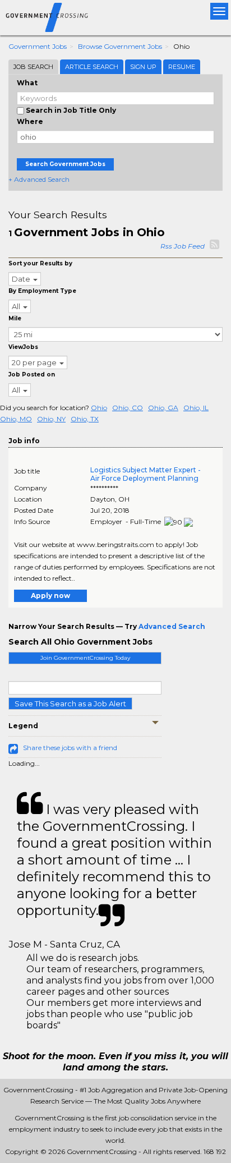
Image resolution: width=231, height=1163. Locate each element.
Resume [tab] (181, 67)
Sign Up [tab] (143, 67)
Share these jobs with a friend (70, 747)
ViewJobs (23, 347)
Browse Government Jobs (120, 46)
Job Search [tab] (33, 67)
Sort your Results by (40, 263)
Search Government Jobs (65, 164)
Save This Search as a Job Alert (70, 703)
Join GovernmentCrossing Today (85, 657)
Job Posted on (31, 374)
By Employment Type (42, 291)
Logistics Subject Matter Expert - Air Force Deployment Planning (145, 474)
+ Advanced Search (39, 179)
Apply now (50, 595)
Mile (14, 318)
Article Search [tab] (91, 67)
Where (30, 121)
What (27, 83)
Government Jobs (37, 46)
